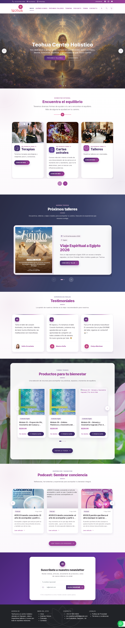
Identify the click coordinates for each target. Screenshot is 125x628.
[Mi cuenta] (101, 8)
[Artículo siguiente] (112, 503)
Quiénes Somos (45, 616)
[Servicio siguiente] (65, 183)
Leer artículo (18, 530)
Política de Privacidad (99, 614)
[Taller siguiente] (71, 279)
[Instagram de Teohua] (108, 1)
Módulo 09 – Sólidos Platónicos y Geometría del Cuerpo (61, 424)
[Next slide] (107, 408)
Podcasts (43, 618)
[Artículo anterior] (13, 503)
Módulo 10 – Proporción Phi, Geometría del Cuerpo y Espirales (30, 424)
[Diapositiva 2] (63, 85)
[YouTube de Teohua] (112, 1)
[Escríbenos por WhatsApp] (120, 623)
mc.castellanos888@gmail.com (76, 616)
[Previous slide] (17, 408)
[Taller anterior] (54, 279)
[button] (62, 279)
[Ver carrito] (111, 8)
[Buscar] (106, 8)
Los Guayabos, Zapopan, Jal (76, 618)
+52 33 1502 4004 (72, 614)
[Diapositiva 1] (60, 85)
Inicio (42, 614)
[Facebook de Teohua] (105, 1)
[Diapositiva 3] (65, 85)
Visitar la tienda (61, 451)
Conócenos (73, 58)
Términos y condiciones (100, 616)
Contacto (43, 620)
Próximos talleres (55, 58)
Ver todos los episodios (61, 543)
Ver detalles (23, 434)
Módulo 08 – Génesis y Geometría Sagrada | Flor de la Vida (93, 424)
